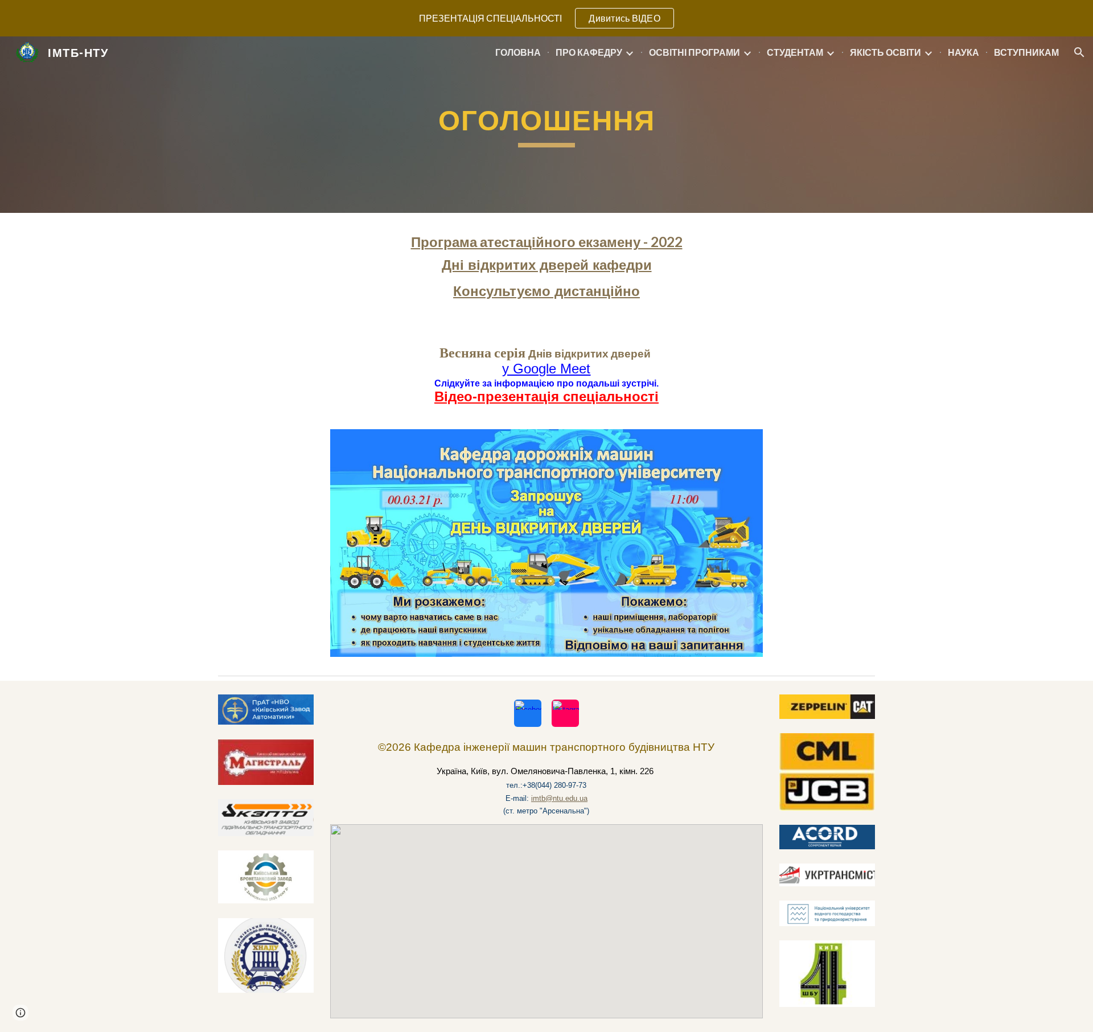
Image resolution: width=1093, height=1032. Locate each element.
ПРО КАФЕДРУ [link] (589, 52)
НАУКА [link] (963, 52)
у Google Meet (546, 368)
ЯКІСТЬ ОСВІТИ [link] (885, 52)
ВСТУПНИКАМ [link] (1026, 52)
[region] (546, 18)
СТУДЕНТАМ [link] (795, 52)
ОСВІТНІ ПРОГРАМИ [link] (694, 52)
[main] (546, 124)
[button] (1079, 52)
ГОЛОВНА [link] (518, 52)
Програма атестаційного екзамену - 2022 (547, 241)
